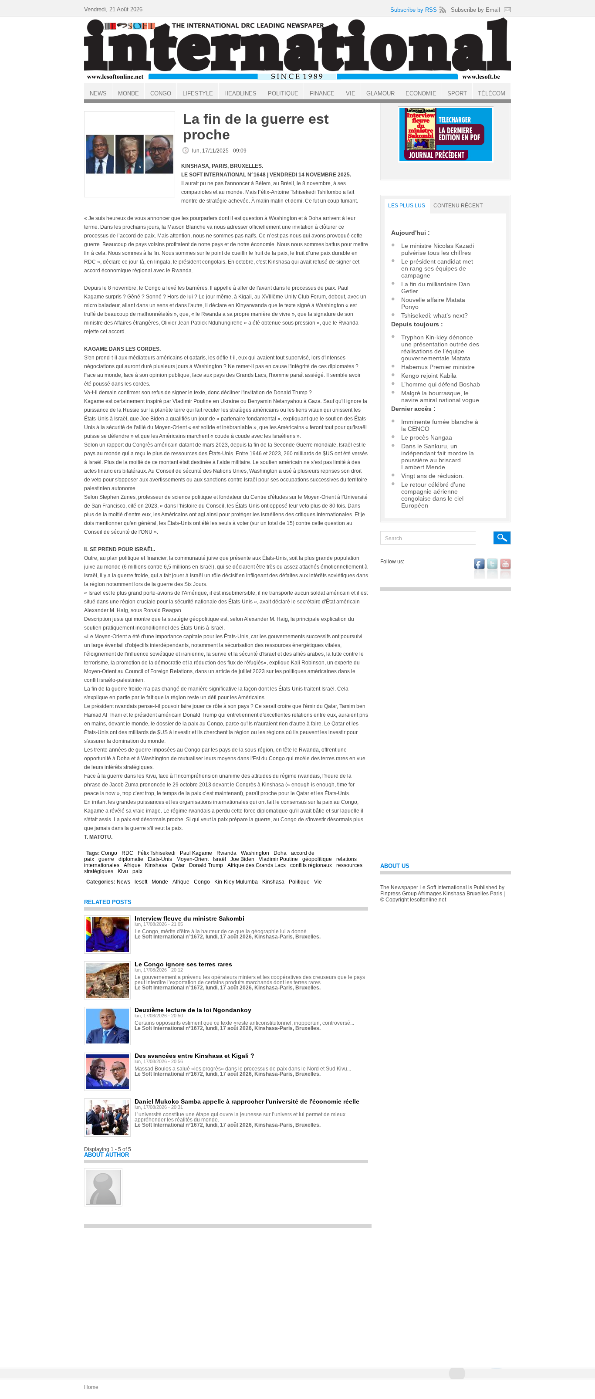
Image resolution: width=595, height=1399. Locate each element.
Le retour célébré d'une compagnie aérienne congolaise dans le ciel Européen (433, 495)
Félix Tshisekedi (157, 853)
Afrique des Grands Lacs (256, 865)
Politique (299, 882)
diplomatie (130, 859)
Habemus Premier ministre (438, 366)
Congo (109, 853)
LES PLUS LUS (406, 206)
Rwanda (226, 853)
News (123, 882)
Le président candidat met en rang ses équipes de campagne (437, 268)
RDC (127, 853)
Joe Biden (242, 859)
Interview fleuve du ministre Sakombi (189, 918)
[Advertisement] (228, 1294)
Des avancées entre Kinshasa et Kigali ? (194, 1055)
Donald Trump (206, 865)
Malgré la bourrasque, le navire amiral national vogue (440, 396)
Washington (255, 853)
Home (91, 1387)
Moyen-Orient (192, 859)
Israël (219, 859)
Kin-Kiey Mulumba (236, 882)
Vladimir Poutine (278, 859)
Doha (280, 853)
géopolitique (317, 859)
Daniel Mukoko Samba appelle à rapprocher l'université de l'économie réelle (247, 1101)
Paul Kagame (196, 853)
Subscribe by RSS (413, 10)
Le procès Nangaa (426, 437)
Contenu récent (458, 206)
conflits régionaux (311, 865)
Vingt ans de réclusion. (432, 475)
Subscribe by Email (475, 10)
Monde (160, 882)
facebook (479, 569)
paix (137, 871)
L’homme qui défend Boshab (440, 384)
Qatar (178, 865)
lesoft (141, 882)
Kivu (123, 871)
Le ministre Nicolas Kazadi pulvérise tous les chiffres (437, 249)
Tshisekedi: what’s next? (434, 315)
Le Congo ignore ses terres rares (183, 964)
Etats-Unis (160, 859)
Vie (318, 882)
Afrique (132, 865)
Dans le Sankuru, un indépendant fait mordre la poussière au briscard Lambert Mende (437, 457)
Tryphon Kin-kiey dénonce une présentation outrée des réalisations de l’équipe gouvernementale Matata (440, 348)
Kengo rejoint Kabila (428, 375)
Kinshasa (156, 865)
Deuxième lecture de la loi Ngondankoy (193, 1009)
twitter (492, 569)
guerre (106, 859)
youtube (505, 569)
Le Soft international (297, 49)
